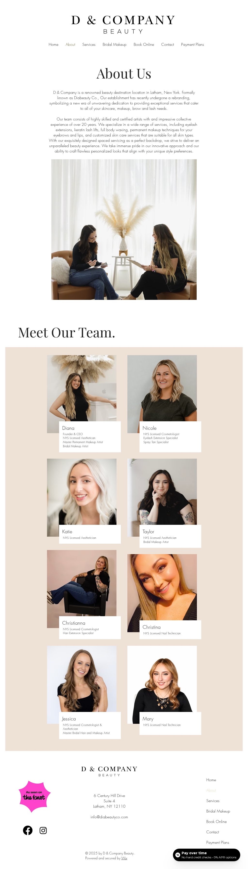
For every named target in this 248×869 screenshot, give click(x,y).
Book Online (216, 821)
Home (211, 779)
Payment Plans (217, 842)
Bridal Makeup (217, 811)
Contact (212, 832)
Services (212, 800)
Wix (124, 858)
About (211, 790)
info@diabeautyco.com (109, 817)
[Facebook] (27, 830)
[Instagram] (43, 830)
